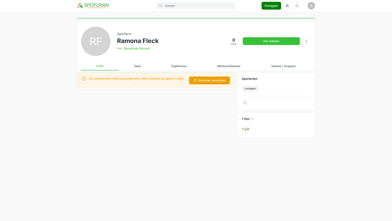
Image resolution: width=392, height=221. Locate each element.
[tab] (100, 66)
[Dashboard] (287, 6)
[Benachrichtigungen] (297, 6)
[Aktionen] (306, 41)
